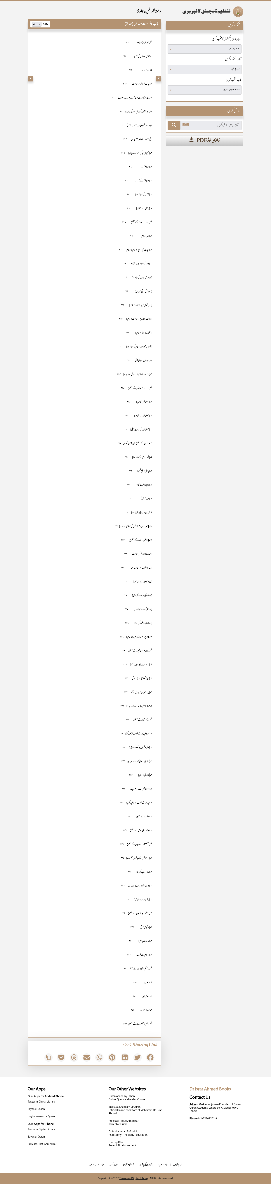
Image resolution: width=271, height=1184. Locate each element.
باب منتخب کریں (234, 80)
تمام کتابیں (177, 1164)
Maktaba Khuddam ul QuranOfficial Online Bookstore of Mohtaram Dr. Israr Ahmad (135, 1110)
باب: (155, 24)
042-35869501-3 (207, 1118)
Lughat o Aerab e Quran (41, 1116)
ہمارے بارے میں (96, 1164)
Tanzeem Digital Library (41, 1102)
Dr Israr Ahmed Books (210, 1089)
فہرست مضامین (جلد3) (138, 24)
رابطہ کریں (114, 1164)
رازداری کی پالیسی (146, 1164)
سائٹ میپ (163, 1164)
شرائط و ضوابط (128, 1164)
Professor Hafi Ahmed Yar (42, 1144)
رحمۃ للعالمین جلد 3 (148, 11)
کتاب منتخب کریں (233, 60)
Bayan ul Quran (36, 1109)
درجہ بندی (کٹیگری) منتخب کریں (226, 39)
